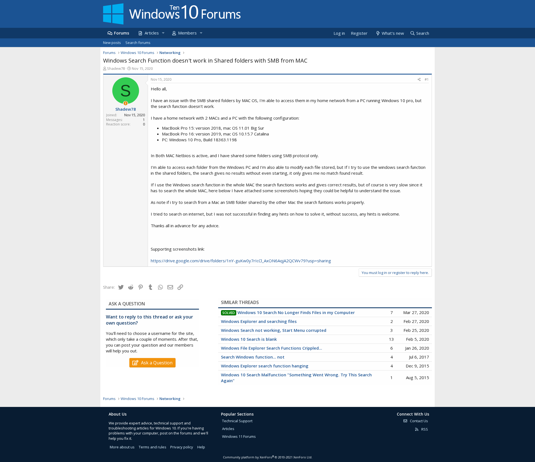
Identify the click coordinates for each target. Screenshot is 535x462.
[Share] (419, 79)
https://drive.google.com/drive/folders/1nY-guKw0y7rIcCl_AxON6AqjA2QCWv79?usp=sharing (241, 260)
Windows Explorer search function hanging (264, 366)
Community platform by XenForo (267, 457)
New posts (112, 42)
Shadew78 (116, 68)
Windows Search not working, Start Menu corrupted (273, 330)
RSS (424, 429)
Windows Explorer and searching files (259, 321)
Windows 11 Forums (239, 436)
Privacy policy (181, 446)
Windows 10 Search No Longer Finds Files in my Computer (296, 312)
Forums (121, 33)
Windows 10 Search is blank (249, 339)
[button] (163, 33)
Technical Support (237, 420)
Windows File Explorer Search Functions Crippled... (271, 348)
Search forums (137, 42)
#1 (427, 79)
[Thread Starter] (125, 103)
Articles (152, 33)
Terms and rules (152, 446)
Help (201, 446)
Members (187, 33)
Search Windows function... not (252, 357)
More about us (122, 446)
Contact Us (418, 420)
